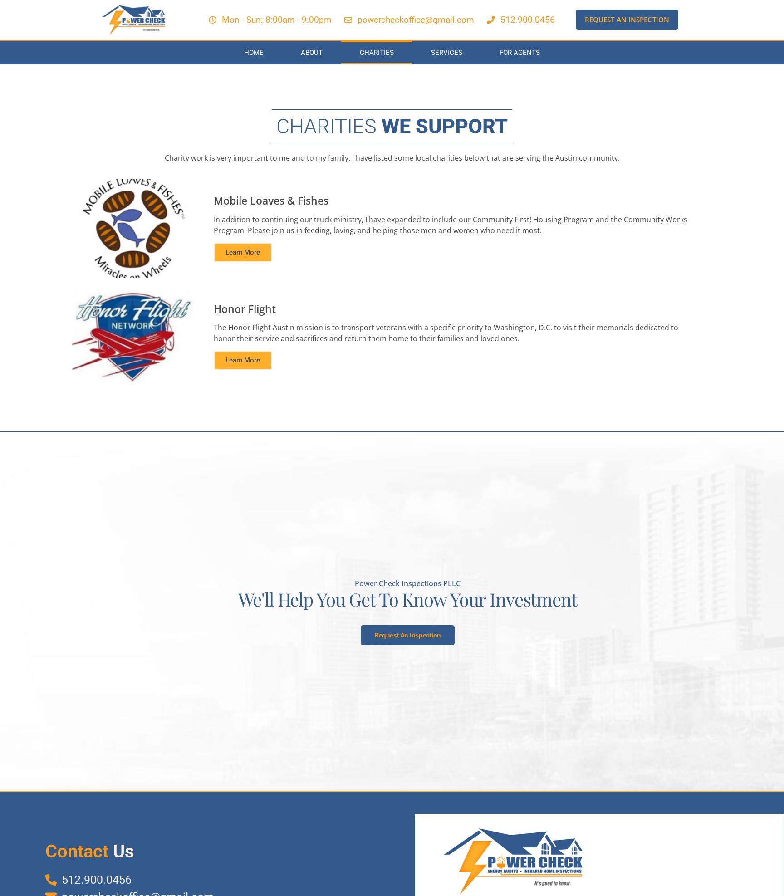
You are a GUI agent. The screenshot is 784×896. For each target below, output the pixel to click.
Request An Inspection (407, 635)
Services (446, 53)
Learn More (242, 252)
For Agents (520, 53)
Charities (377, 53)
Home (254, 53)
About (312, 53)
